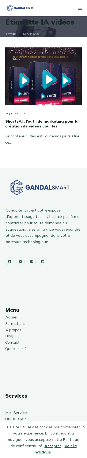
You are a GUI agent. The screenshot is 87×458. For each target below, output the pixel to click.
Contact (12, 342)
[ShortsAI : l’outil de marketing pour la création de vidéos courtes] (43, 76)
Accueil (11, 317)
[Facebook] (10, 261)
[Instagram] (32, 261)
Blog (9, 335)
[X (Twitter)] (21, 261)
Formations (15, 323)
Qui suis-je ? (15, 348)
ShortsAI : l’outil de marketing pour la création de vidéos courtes (42, 124)
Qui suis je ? (15, 418)
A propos (13, 329)
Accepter (53, 445)
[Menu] (80, 8)
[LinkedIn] (43, 261)
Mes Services (17, 412)
